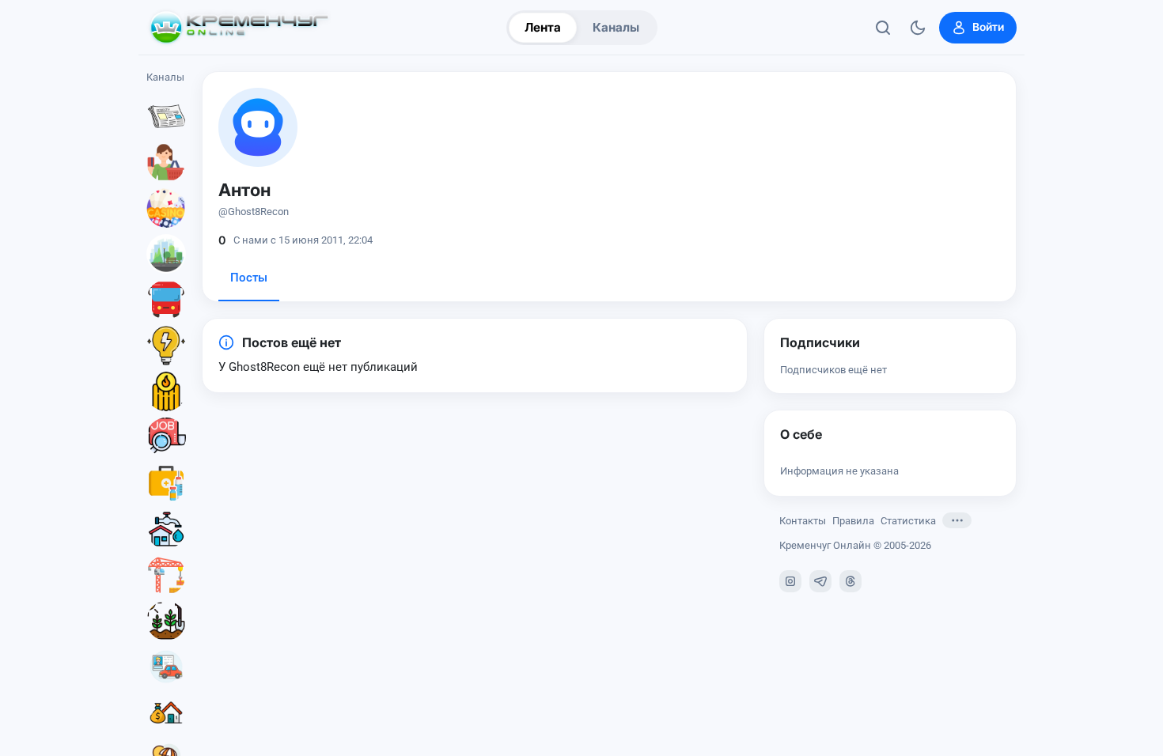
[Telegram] (820, 581)
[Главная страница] (238, 27)
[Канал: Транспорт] (166, 299)
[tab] (248, 282)
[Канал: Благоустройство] (166, 254)
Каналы (616, 27)
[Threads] (850, 581)
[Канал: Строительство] (166, 575)
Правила (853, 521)
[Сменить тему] (917, 27)
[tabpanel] (475, 355)
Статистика (908, 521)
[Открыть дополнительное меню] (957, 520)
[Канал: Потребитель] (166, 162)
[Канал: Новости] (166, 116)
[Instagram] (790, 581)
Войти (988, 27)
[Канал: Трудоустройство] (166, 437)
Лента (543, 27)
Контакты (802, 521)
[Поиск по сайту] (882, 27)
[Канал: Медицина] (166, 483)
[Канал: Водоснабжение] (166, 529)
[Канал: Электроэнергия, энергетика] (166, 345)
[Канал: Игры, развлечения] (166, 208)
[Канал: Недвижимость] (166, 712)
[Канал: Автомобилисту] (166, 666)
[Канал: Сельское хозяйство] (166, 621)
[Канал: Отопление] (166, 391)
